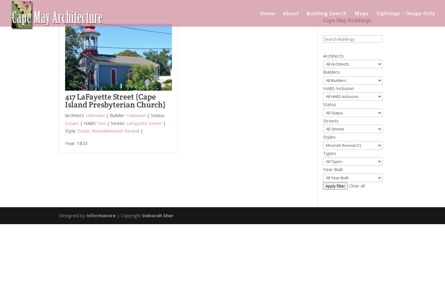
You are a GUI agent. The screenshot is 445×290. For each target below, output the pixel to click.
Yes (102, 123)
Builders (331, 72)
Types (329, 153)
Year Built (333, 169)
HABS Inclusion (338, 88)
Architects (333, 56)
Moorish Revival (122, 131)
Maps (362, 14)
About (291, 14)
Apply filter (335, 186)
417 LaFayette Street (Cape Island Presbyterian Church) (115, 101)
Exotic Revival (91, 131)
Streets (331, 121)
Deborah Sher (157, 215)
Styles (329, 137)
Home (267, 14)
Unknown (95, 115)
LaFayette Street (144, 123)
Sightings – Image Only (406, 14)
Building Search (327, 14)
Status (329, 104)
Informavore (101, 215)
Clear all (357, 186)
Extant (72, 123)
